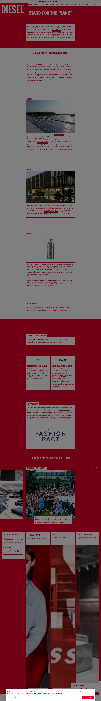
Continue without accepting (14, 697)
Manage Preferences (37, 693)
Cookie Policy (61, 693)
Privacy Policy (51, 693)
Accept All (88, 697)
